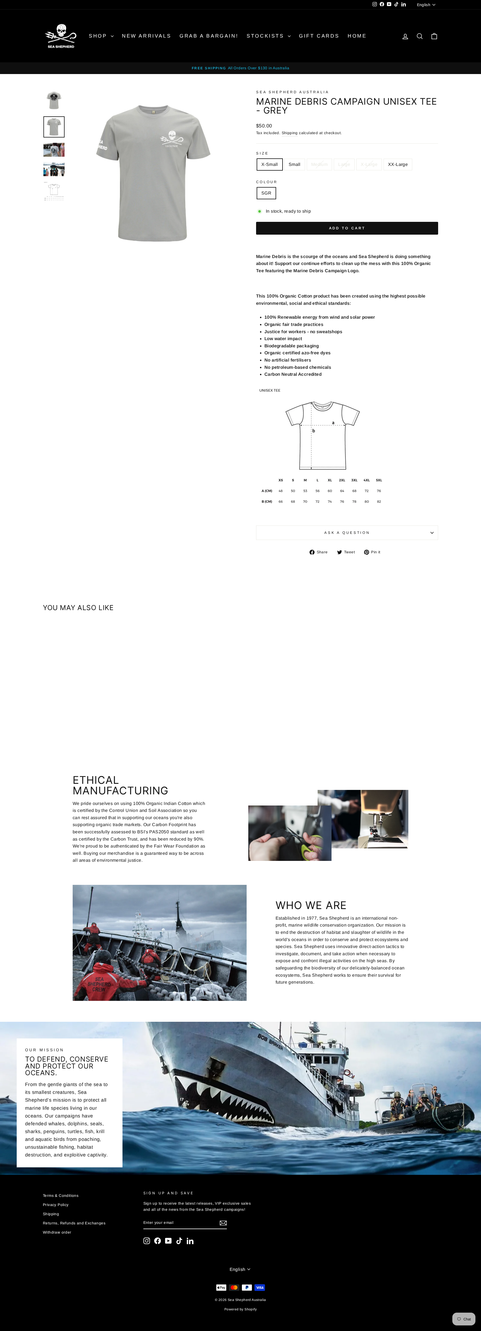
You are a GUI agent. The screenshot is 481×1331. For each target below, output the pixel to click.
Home (357, 36)
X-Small (269, 164)
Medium (319, 164)
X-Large (369, 164)
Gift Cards (319, 36)
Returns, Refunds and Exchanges (74, 1223)
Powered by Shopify (240, 1309)
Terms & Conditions (60, 1196)
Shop (99, 36)
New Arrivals (146, 36)
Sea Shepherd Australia (292, 92)
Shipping (290, 133)
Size (262, 153)
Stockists (266, 36)
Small (295, 164)
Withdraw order (57, 1232)
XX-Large (398, 164)
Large (344, 164)
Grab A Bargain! (209, 36)
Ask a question (347, 533)
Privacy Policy (56, 1205)
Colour (267, 182)
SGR (266, 193)
